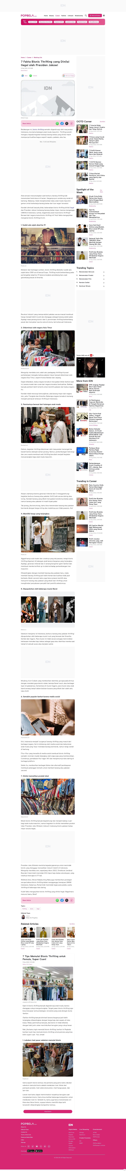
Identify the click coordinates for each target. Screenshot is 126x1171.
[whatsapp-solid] (57, 123)
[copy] (71, 123)
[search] (86, 15)
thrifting (41, 129)
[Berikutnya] (75, 1059)
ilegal (72, 208)
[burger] (104, 15)
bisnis (35, 129)
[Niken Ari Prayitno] (23, 917)
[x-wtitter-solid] (66, 123)
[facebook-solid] (62, 123)
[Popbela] (29, 16)
